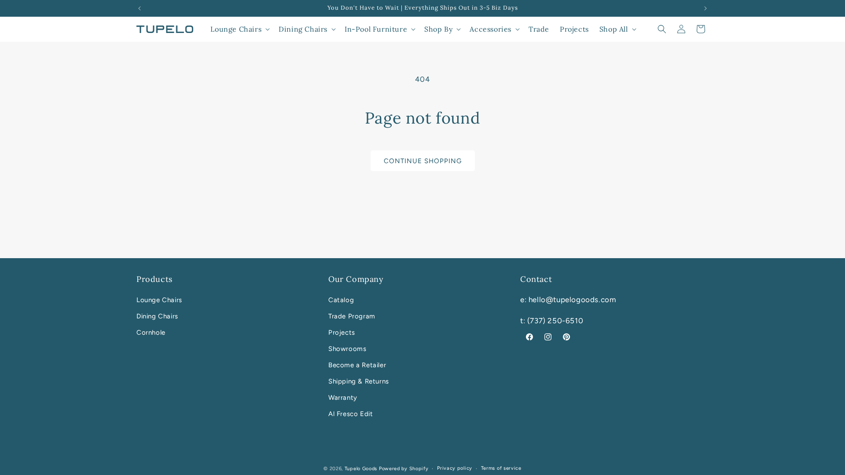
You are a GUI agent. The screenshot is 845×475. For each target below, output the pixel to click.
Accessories (490, 29)
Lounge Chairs (235, 29)
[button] (239, 29)
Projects (341, 332)
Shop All (613, 29)
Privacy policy (454, 468)
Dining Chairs (303, 29)
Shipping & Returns (358, 381)
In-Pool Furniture (376, 29)
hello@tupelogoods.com (572, 299)
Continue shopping (423, 161)
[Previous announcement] (139, 8)
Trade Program (351, 316)
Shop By (438, 29)
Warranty (342, 398)
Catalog (341, 300)
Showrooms (347, 349)
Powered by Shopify (404, 468)
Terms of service (501, 468)
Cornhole (150, 332)
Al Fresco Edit (350, 414)
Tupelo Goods (361, 468)
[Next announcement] (705, 8)
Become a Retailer (357, 365)
